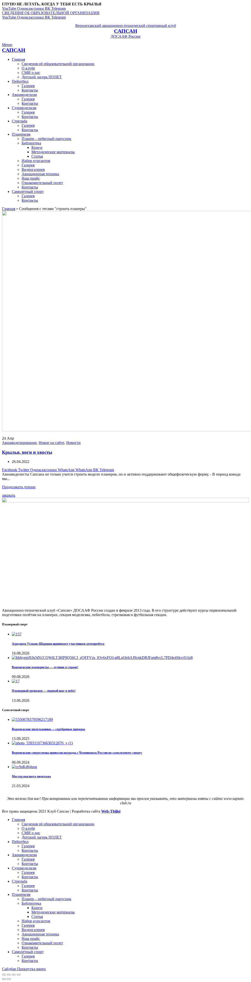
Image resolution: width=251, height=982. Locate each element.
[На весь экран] (14, 974)
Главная (8, 209)
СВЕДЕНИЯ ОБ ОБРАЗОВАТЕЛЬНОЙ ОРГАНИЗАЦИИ (51, 13)
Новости (73, 443)
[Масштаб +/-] (19, 974)
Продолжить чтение (19, 487)
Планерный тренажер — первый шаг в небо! (43, 690)
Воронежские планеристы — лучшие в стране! (45, 667)
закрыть (8, 495)
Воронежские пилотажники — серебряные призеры (48, 729)
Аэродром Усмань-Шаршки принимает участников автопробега (58, 643)
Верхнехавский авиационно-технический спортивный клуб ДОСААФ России (125, 30)
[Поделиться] (9, 974)
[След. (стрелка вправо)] (9, 979)
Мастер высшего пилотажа (31, 776)
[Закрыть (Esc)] (4, 974)
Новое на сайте (51, 443)
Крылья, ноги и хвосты (27, 452)
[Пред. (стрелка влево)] (4, 979)
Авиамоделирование (19, 443)
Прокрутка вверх (31, 969)
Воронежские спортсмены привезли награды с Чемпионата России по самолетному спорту (77, 752)
